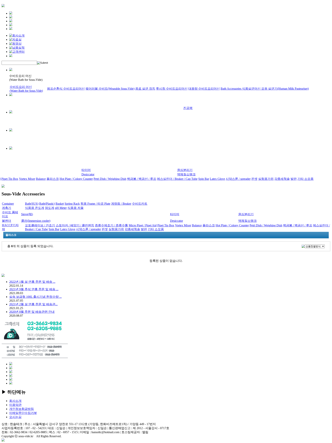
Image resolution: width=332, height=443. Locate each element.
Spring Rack (72, 203)
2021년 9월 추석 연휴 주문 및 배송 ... (33, 289)
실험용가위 (266, 178)
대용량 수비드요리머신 (204, 88)
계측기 (6, 207)
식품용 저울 (75, 207)
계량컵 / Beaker (121, 203)
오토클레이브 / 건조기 (40, 225)
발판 (293, 178)
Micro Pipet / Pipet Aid (143, 225)
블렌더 (6, 220)
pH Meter (61, 207)
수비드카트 (139, 203)
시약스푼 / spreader (238, 178)
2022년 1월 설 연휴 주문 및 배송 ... (32, 281)
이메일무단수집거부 (23, 413)
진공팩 (188, 108)
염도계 (49, 207)
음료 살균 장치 (145, 88)
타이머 (86, 170)
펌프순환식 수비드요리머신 (66, 88)
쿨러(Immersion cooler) (35, 220)
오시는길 (15, 417)
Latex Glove (217, 178)
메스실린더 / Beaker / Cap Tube (177, 178)
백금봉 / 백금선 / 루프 (141, 178)
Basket (60, 203)
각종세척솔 (282, 178)
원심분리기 (185, 170)
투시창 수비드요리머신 (172, 88)
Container (8, 203)
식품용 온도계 (34, 207)
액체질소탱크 (186, 174)
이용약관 (15, 404)
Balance (41, 178)
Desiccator (87, 174)
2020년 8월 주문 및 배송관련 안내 (32, 311)
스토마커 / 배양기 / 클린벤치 (75, 225)
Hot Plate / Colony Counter (76, 178)
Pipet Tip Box (9, 178)
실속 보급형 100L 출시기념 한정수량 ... (35, 296)
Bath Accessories (231, 88)
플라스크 (52, 178)
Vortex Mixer (27, 178)
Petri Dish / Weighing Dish (110, 178)
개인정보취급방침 (21, 408)
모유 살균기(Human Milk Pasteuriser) (285, 88)
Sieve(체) (27, 214)
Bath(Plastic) (47, 203)
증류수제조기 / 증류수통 (111, 225)
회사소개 (15, 400)
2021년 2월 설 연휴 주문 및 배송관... (33, 304)
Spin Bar (203, 178)
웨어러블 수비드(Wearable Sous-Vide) (109, 88)
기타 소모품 (305, 178)
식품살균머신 (251, 88)
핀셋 (254, 178)
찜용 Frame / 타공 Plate (95, 203)
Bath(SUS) (31, 203)
